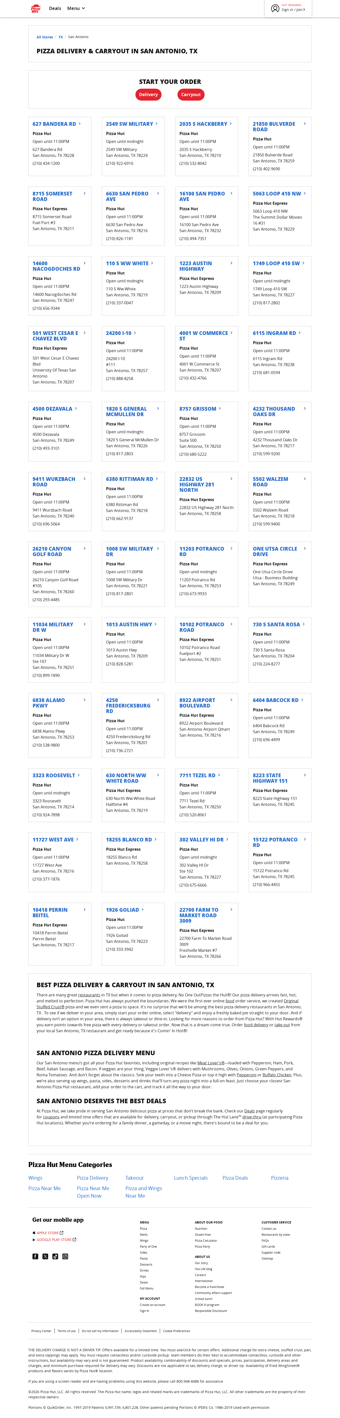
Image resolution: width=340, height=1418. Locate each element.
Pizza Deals (235, 1177)
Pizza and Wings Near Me (143, 1192)
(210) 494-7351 (193, 238)
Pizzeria (279, 1177)
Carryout (191, 94)
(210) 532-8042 (193, 163)
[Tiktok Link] (57, 1256)
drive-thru (251, 1117)
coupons (51, 1117)
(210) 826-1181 (119, 238)
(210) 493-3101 (46, 448)
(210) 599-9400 (266, 524)
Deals (55, 8)
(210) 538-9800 (46, 745)
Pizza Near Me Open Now (93, 1192)
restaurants (89, 995)
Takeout (134, 1177)
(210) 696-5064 (46, 524)
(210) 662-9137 (119, 518)
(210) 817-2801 (119, 593)
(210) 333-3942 (119, 949)
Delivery (148, 94)
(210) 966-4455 (266, 884)
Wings (35, 1177)
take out (282, 1025)
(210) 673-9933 (193, 593)
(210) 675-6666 (193, 885)
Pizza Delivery (92, 1177)
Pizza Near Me (44, 1188)
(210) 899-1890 (46, 675)
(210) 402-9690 (266, 169)
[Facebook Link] (37, 1256)
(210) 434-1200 (46, 163)
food (230, 1001)
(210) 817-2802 (266, 303)
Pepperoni (246, 1075)
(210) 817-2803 (119, 453)
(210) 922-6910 (119, 163)
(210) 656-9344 (46, 308)
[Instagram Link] (67, 1256)
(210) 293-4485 (46, 599)
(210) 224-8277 (266, 664)
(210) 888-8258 (119, 378)
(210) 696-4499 (266, 739)
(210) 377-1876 (46, 879)
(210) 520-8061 (193, 815)
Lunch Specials (191, 1177)
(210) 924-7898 (46, 815)
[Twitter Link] (47, 1256)
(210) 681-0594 (266, 372)
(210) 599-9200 (266, 453)
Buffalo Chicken (277, 1075)
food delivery (256, 1025)
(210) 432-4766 (193, 378)
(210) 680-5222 (193, 454)
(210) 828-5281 (119, 664)
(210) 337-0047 (119, 303)
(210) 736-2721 (119, 750)
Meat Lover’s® (211, 1063)
